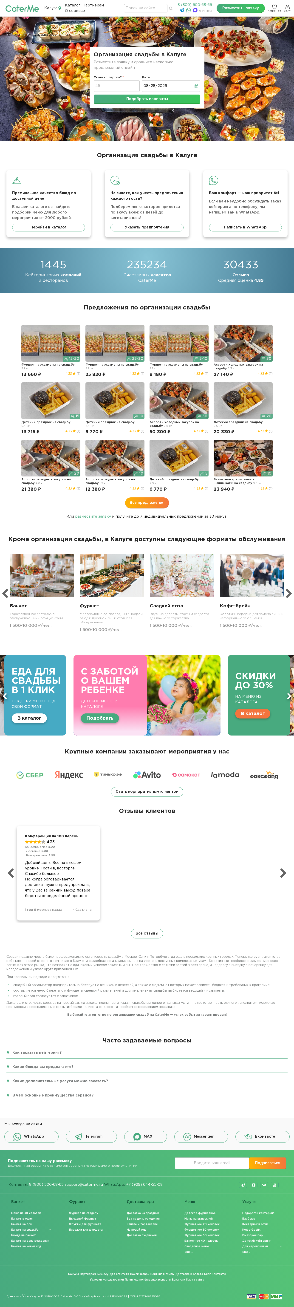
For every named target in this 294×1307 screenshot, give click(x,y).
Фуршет (77, 1202)
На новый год (136, 1230)
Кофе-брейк (251, 1230)
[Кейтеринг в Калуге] (22, 8)
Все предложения (147, 503)
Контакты (219, 1274)
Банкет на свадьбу (24, 1230)
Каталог (72, 5)
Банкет (18, 1202)
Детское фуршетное (200, 1213)
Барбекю (248, 1219)
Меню (189, 1202)
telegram (243, 1185)
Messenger (204, 1136)
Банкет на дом (21, 1224)
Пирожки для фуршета (86, 1230)
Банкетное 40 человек (201, 1241)
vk (264, 1185)
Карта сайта (195, 1279)
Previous (5, 696)
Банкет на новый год (26, 1246)
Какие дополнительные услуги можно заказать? (60, 1081)
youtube (275, 1185)
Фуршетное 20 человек (202, 1224)
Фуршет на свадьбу (83, 1213)
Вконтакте (265, 1136)
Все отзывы (147, 933)
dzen (253, 1185)
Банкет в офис (22, 1219)
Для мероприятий (255, 1246)
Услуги (249, 1202)
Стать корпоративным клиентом (147, 791)
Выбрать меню (225, 714)
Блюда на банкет (23, 1235)
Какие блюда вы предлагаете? (43, 1067)
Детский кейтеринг (256, 1241)
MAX (148, 1136)
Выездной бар (252, 1235)
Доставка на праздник (143, 1213)
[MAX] (196, 11)
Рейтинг (156, 1274)
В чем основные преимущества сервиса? (52, 1095)
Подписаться (267, 1163)
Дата (146, 77)
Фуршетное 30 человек (201, 1230)
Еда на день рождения (143, 1219)
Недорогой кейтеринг (258, 1213)
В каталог (132, 714)
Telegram (93, 1136)
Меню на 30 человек (26, 1213)
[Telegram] (182, 11)
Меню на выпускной (198, 1219)
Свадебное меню (196, 1246)
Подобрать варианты (147, 99)
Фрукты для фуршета (85, 1224)
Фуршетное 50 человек (202, 1235)
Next (289, 696)
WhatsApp (34, 1136)
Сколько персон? (108, 77)
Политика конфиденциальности (148, 1279)
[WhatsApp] (189, 11)
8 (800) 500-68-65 (195, 5)
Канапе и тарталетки (142, 1224)
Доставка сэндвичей (142, 1235)
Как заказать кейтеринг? (37, 1052)
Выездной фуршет (82, 1219)
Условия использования (107, 1279)
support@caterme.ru (84, 1184)
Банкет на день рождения (30, 1241)
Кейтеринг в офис (255, 1224)
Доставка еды (140, 1202)
